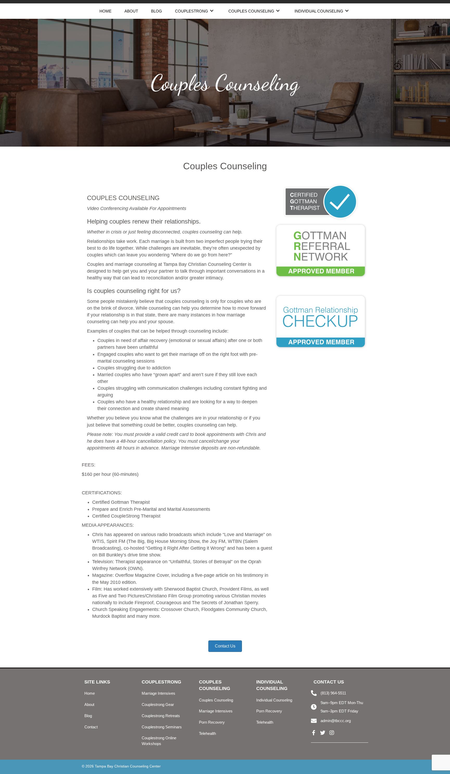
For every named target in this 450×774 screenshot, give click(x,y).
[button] (313, 732)
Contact (91, 727)
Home (89, 693)
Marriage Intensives (158, 693)
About (89, 704)
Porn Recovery (212, 722)
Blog (88, 715)
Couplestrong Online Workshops (159, 741)
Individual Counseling (274, 700)
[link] (105, 10)
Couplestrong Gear (158, 704)
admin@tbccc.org (336, 720)
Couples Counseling (216, 700)
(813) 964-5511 (333, 693)
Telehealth (207, 733)
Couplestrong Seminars (162, 727)
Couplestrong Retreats (161, 715)
